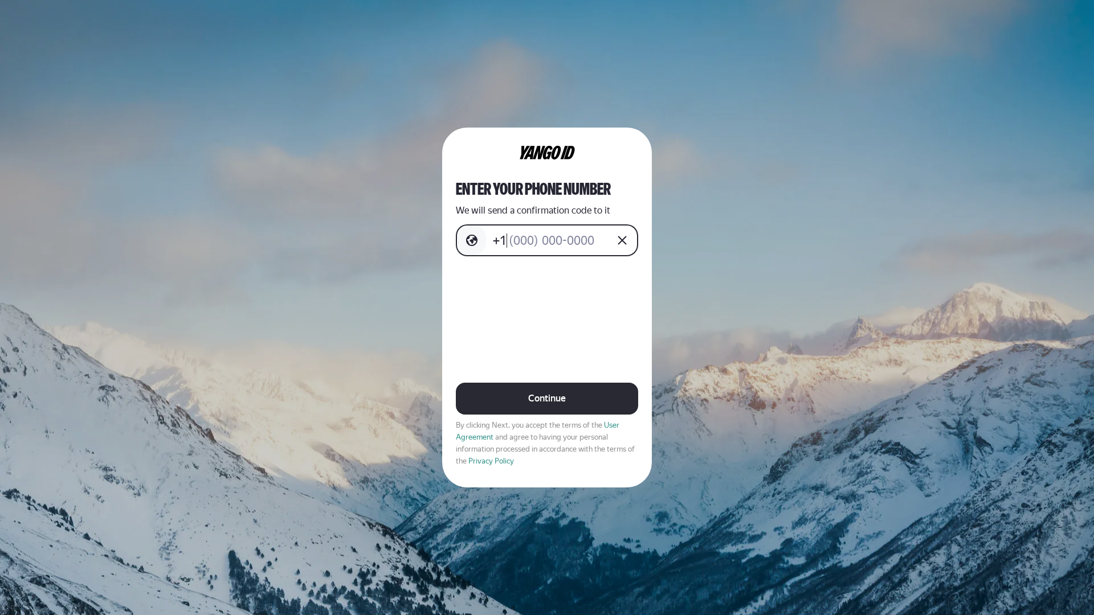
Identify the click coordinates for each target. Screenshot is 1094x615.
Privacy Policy (491, 461)
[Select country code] (472, 240)
